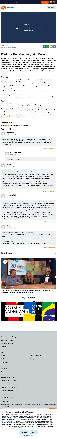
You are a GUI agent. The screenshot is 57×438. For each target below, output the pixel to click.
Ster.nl (41, 301)
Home (3, 355)
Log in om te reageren (49, 148)
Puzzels (3, 365)
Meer (53, 253)
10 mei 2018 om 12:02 (11, 197)
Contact (3, 347)
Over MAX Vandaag (7, 340)
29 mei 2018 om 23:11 (11, 228)
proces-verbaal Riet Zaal (17, 115)
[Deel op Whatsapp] (47, 46)
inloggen (7, 125)
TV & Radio (4, 359)
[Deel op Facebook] (44, 46)
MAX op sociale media (8, 387)
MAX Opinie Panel (35, 355)
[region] (28, 27)
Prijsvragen (4, 362)
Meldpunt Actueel (6, 394)
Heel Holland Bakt (7, 397)
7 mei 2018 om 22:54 (11, 134)
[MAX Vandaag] (7, 8)
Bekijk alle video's (28, 297)
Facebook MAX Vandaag (9, 381)
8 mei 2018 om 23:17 (11, 166)
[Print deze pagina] (54, 46)
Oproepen (33, 359)
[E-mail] (51, 46)
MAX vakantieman (7, 391)
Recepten (4, 368)
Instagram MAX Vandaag (9, 384)
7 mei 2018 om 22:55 (15, 154)
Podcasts (4, 372)
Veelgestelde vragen (7, 343)
